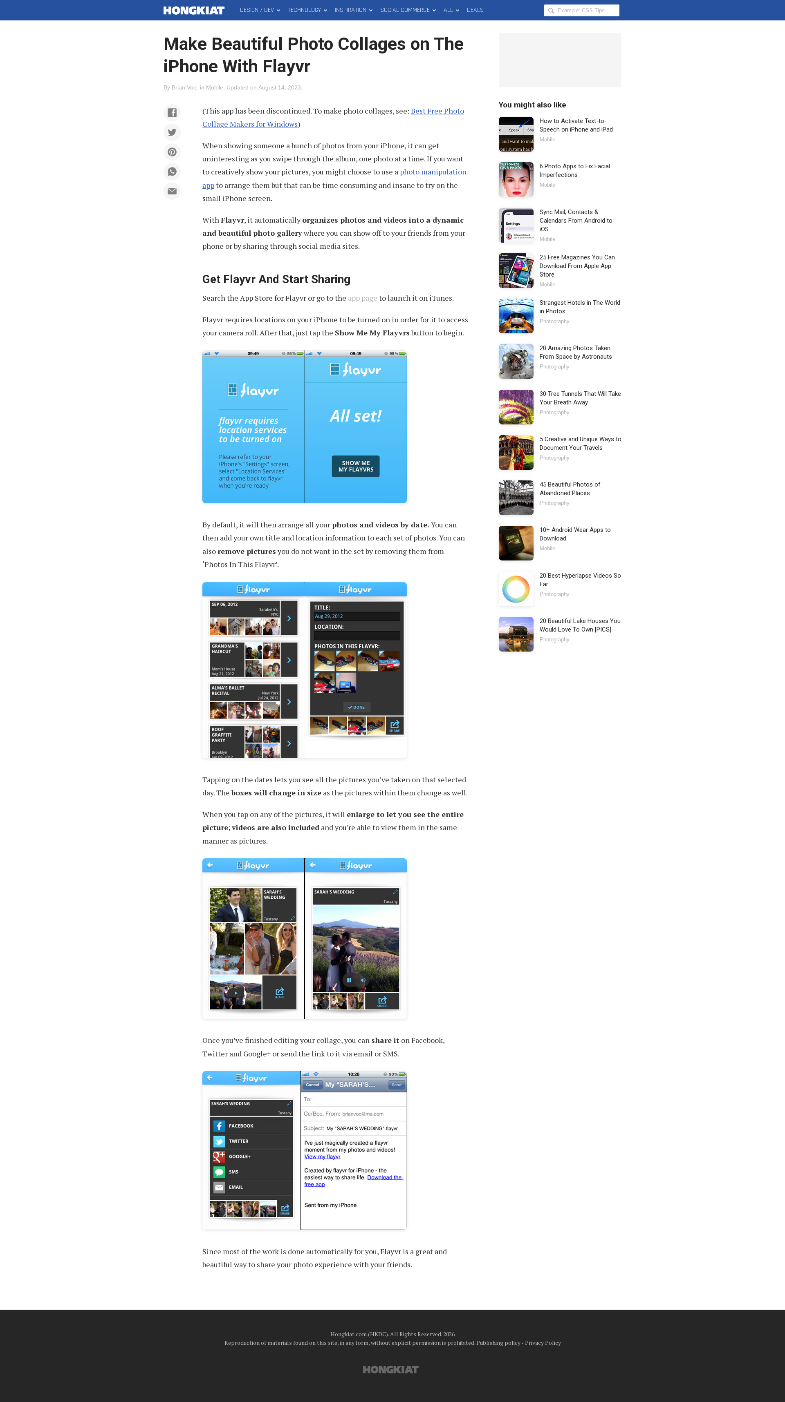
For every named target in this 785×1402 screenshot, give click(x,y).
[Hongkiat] (196, 10)
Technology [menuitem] (304, 10)
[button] (172, 112)
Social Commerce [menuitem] (405, 10)
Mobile (214, 87)
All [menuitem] (448, 10)
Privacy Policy (543, 1342)
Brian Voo (184, 87)
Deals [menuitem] (475, 10)
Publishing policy (498, 1342)
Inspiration (350, 10)
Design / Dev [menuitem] (257, 10)
